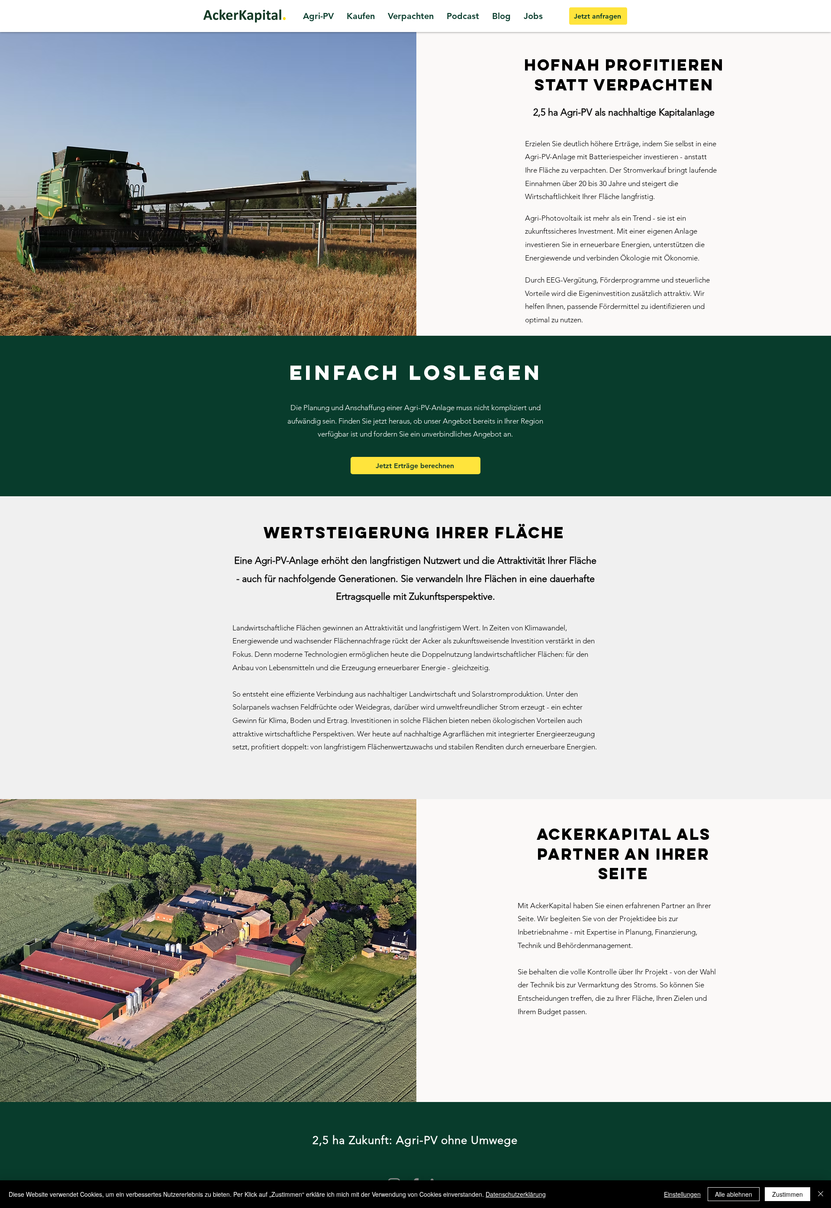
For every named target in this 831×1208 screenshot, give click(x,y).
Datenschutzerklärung (516, 1194)
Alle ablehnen (733, 1194)
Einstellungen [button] (682, 1194)
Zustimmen (787, 1194)
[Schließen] (820, 1194)
